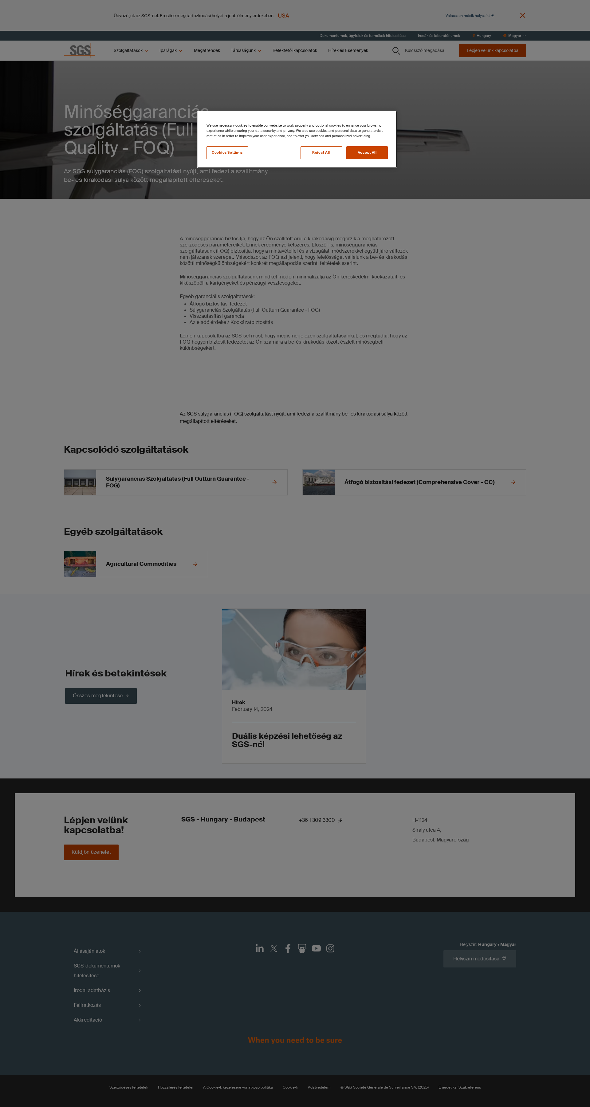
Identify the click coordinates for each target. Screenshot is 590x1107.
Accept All (367, 152)
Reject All (321, 152)
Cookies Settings (227, 152)
